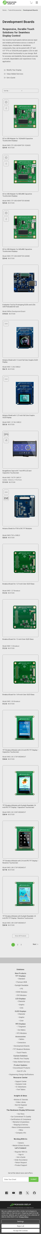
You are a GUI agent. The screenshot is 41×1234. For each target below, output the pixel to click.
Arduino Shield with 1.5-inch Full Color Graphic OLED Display (20, 361)
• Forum (20, 1108)
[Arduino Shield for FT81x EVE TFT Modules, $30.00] (24, 507)
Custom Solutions (20, 1056)
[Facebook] (6, 1193)
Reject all (20, 1226)
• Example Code (20, 1084)
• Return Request (20, 1163)
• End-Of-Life (21, 1071)
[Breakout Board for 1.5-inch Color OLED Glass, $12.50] (24, 617)
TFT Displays (20, 976)
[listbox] (16, 91)
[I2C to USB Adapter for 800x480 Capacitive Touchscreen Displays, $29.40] (24, 172)
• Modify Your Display (21, 1059)
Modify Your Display (14, 70)
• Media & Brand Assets (20, 1146)
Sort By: (6, 90)
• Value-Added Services (21, 1062)
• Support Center (20, 1081)
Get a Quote (11, 78)
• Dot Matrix (21, 1030)
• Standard (21, 979)
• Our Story (20, 1114)
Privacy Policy (23, 1217)
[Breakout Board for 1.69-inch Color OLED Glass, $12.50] (24, 673)
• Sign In (21, 1155)
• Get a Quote (20, 1157)
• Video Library (20, 1102)
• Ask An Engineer (20, 1105)
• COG (21, 1008)
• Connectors (21, 1043)
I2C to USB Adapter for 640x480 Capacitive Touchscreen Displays (17, 250)
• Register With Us (20, 1152)
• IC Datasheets (20, 1087)
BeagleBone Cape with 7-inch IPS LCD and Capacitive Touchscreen (17, 472)
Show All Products (20, 936)
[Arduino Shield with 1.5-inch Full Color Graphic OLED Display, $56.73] (24, 338)
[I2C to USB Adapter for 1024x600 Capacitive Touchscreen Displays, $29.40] (24, 117)
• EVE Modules (21, 995)
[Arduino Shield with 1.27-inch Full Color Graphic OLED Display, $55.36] (24, 394)
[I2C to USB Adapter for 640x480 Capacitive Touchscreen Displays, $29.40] (24, 227)
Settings (20, 1221)
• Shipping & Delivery (20, 1125)
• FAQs (20, 1130)
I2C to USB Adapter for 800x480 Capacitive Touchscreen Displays (17, 195)
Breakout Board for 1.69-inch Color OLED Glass (18, 694)
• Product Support (20, 1165)
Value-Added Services (15, 74)
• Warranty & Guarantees (20, 1122)
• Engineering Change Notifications (21, 1075)
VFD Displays (20, 1024)
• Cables (21, 1039)
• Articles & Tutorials (20, 1100)
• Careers (20, 1143)
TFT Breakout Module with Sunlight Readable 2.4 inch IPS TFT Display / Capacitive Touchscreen (19, 806)
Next (35, 944)
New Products (20, 973)
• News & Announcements (20, 1127)
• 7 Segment (21, 1027)
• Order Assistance (20, 1160)
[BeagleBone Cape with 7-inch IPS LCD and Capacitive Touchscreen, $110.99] (24, 449)
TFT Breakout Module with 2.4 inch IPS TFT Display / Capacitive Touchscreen (20, 751)
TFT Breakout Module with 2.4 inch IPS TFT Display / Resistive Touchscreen (20, 862)
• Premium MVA (21, 982)
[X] (27, 1193)
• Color (21, 1021)
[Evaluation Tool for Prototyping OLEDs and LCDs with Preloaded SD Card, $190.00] (24, 283)
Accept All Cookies (20, 1230)
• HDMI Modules (21, 992)
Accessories (20, 1037)
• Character (21, 1001)
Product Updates (20, 1065)
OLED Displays (20, 1011)
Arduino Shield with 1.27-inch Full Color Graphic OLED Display (19, 416)
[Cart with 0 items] (31, 2)
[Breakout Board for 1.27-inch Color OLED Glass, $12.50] (24, 562)
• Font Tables (20, 1090)
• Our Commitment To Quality (20, 1117)
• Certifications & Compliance (20, 1119)
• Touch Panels (21, 1053)
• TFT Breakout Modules (21, 1049)
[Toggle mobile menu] (36, 2)
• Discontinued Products (21, 1068)
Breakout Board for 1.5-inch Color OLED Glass (18, 639)
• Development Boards (21, 1046)
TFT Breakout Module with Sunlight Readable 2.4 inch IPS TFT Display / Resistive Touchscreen (19, 917)
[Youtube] (13, 1193)
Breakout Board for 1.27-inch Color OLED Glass (18, 584)
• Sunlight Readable (21, 985)
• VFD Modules (21, 1033)
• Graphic (21, 1005)
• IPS (21, 989)
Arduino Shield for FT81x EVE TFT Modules (17, 528)
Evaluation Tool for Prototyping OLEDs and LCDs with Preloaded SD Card (19, 306)
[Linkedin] (20, 1193)
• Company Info (20, 1133)
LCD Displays (20, 999)
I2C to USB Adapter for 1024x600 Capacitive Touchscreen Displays (18, 139)
